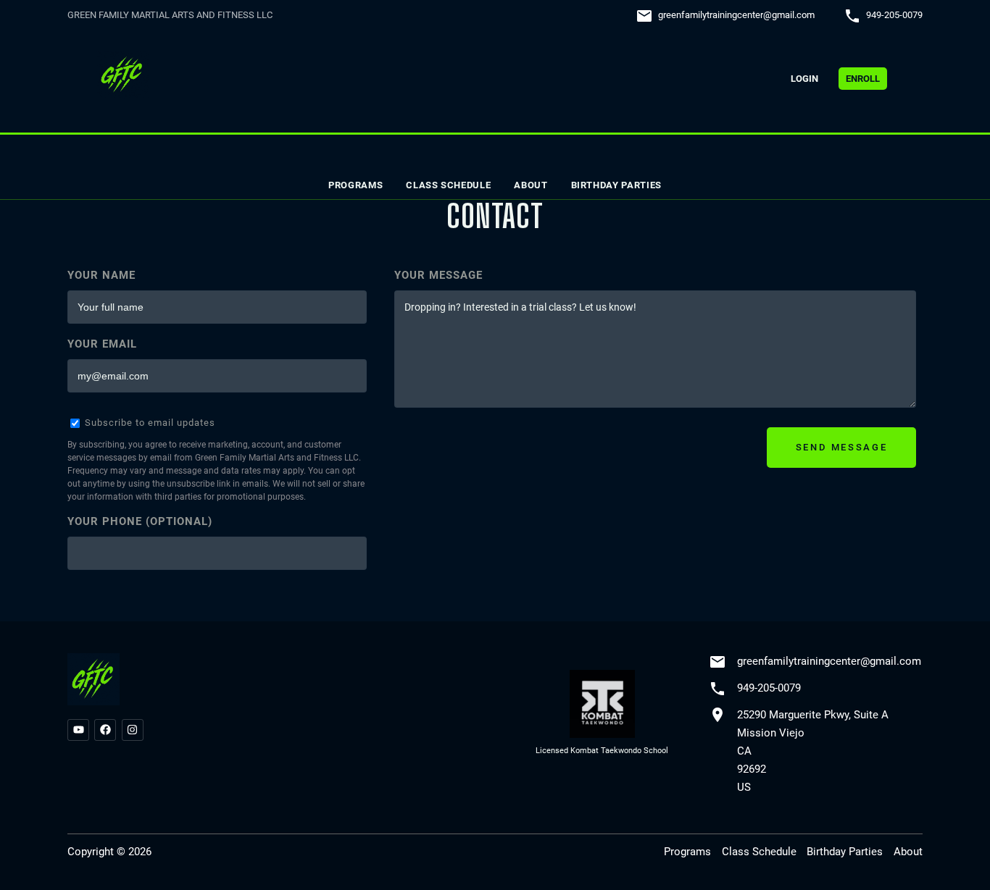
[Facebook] (105, 730)
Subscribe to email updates (148, 422)
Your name (101, 275)
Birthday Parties (616, 185)
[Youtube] (78, 730)
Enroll (863, 78)
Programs (355, 185)
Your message (438, 275)
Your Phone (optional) (139, 521)
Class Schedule (448, 185)
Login (804, 78)
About (530, 185)
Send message (842, 447)
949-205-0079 (894, 14)
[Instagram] (132, 730)
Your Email (102, 343)
